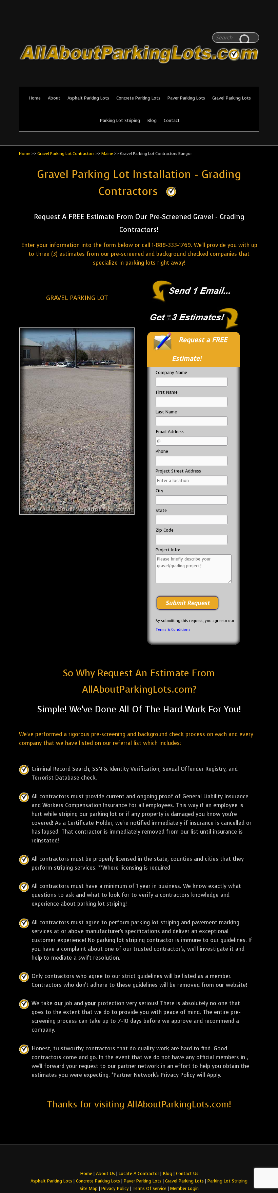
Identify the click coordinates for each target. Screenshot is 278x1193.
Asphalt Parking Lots (88, 98)
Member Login (184, 1188)
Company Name (171, 372)
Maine (107, 153)
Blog (152, 120)
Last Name (166, 412)
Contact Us (187, 1173)
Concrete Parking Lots (138, 98)
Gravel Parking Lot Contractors (66, 153)
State (161, 510)
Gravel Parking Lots (231, 98)
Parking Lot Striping (120, 120)
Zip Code (165, 530)
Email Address (170, 431)
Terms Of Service (150, 1188)
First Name (167, 392)
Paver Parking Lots (186, 98)
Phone (162, 451)
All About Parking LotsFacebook (240, 20)
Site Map (89, 1188)
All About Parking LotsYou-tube (254, 20)
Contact (172, 120)
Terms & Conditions (173, 629)
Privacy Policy (115, 1188)
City (159, 491)
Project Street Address (178, 471)
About (54, 98)
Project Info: (168, 550)
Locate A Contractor (139, 1173)
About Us (105, 1173)
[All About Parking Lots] (139, 82)
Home (34, 98)
